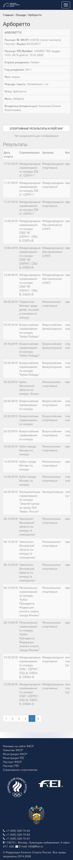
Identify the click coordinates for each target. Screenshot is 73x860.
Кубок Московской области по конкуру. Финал (29, 388)
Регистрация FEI (13, 758)
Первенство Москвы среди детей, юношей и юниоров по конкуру (29, 309)
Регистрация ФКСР (15, 754)
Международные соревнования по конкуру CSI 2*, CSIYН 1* (30, 169)
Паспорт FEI (11, 766)
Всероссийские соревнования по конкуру (29, 405)
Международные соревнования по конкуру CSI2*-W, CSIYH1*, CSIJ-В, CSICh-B (30, 230)
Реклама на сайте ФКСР (18, 746)
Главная (8, 15)
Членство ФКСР (13, 750)
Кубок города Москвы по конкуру (27, 450)
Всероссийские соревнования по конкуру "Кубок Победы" (29, 330)
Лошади (21, 15)
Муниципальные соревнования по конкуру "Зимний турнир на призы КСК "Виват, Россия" (29, 501)
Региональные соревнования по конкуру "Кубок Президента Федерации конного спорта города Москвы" (29, 601)
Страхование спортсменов (20, 770)
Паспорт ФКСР (12, 762)
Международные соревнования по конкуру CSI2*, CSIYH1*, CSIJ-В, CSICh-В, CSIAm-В (30, 667)
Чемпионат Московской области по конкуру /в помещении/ (27, 526)
